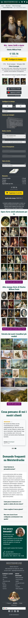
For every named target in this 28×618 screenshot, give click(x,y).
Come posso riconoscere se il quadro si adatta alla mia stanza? (13, 503)
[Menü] (1, 2)
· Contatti (4, 575)
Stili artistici (8, 6)
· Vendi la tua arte (19, 579)
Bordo (3, 109)
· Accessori (17, 586)
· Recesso (4, 585)
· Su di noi (4, 588)
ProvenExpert (11, 442)
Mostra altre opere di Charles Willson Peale (14, 329)
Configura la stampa (15, 59)
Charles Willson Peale (7, 7)
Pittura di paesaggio (16, 6)
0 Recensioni (17, 95)
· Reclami (4, 586)
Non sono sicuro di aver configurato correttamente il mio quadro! (13, 517)
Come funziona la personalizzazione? (9, 468)
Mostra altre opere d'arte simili (14, 282)
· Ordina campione (19, 588)
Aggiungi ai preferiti (14, 92)
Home (2, 6)
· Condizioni (4, 577)
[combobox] (14, 111)
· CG (3, 579)
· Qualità (17, 581)
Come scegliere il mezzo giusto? (13, 509)
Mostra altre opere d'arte (14, 404)
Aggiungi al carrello (15, 193)
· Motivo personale (19, 577)
